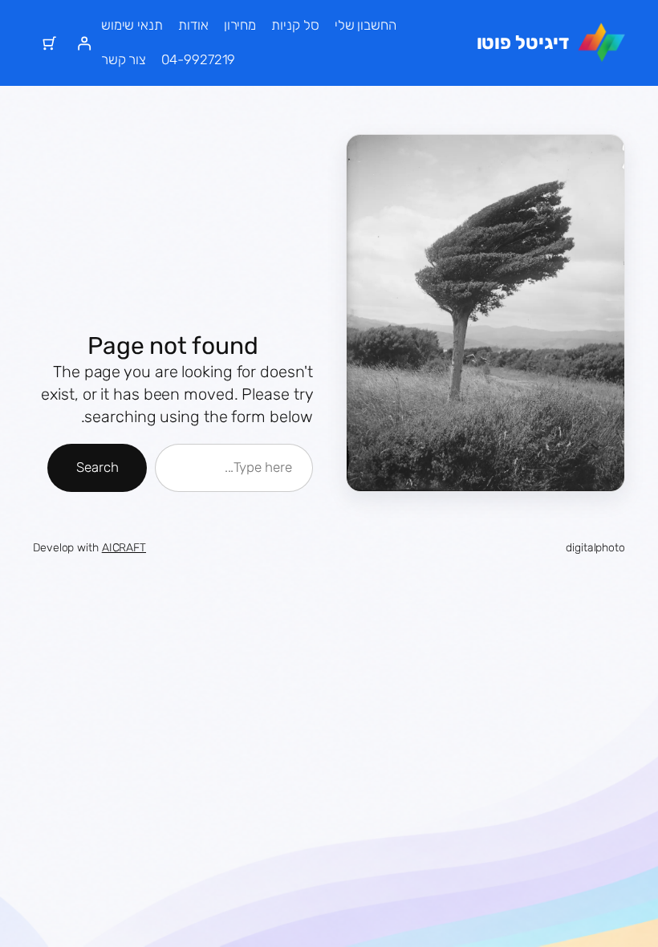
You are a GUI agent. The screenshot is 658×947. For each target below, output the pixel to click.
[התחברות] (83, 42)
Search (97, 467)
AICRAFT (124, 548)
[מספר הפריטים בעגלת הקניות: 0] (50, 42)
